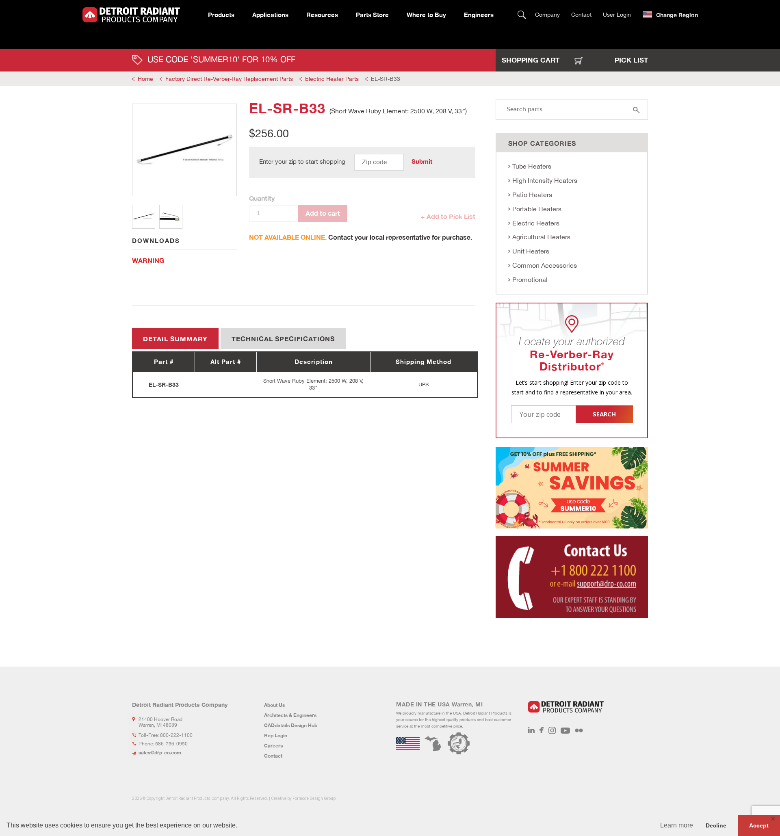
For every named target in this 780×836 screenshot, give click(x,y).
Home (145, 79)
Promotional (530, 279)
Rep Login (275, 735)
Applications (270, 14)
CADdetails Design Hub (290, 725)
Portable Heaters (536, 208)
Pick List (631, 60)
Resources (322, 14)
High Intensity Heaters (544, 180)
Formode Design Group (314, 798)
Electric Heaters (535, 223)
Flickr (579, 730)
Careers (273, 746)
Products (221, 14)
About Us (274, 705)
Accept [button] (759, 825)
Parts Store (372, 14)
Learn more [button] (676, 825)
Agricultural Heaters (541, 236)
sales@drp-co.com (160, 752)
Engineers (479, 14)
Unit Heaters (530, 251)
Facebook (542, 730)
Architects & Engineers (290, 715)
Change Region (677, 14)
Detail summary (175, 338)
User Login (617, 14)
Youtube (565, 730)
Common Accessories (544, 265)
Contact (581, 14)
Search (522, 15)
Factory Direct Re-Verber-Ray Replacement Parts (229, 79)
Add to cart (323, 213)
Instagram (552, 730)
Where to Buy (426, 14)
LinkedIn (531, 730)
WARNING (148, 260)
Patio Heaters (532, 194)
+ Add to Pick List (448, 216)
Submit (422, 161)
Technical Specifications (283, 338)
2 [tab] (170, 217)
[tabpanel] (184, 150)
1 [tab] (143, 217)
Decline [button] (716, 825)
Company (547, 14)
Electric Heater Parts (332, 79)
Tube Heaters (531, 166)
